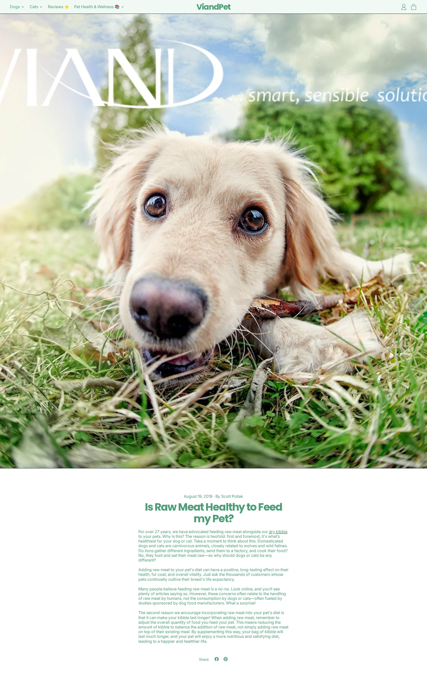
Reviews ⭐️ (58, 6)
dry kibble (278, 531)
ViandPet (213, 6)
